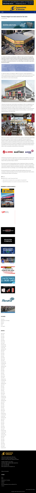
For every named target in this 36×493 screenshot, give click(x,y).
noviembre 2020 (3, 432)
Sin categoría (3, 326)
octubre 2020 (3, 433)
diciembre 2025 (3, 344)
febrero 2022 (3, 410)
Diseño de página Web (29, 489)
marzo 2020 (3, 443)
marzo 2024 (3, 374)
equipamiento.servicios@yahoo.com (9, 466)
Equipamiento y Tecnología (5, 320)
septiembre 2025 (3, 349)
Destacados (2, 319)
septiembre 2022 (3, 400)
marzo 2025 (3, 357)
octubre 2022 (3, 399)
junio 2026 (2, 336)
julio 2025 (2, 351)
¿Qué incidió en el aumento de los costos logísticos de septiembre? (14, 180)
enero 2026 (2, 343)
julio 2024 (2, 369)
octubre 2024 (3, 364)
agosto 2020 (3, 436)
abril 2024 (2, 373)
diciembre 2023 (3, 379)
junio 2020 (2, 439)
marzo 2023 (3, 391)
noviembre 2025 (3, 346)
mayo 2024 (2, 371)
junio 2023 (2, 387)
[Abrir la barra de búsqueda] (35, 12)
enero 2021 (2, 429)
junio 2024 (2, 370)
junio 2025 (2, 353)
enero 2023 (2, 394)
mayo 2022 (2, 406)
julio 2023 (2, 386)
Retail (4, 176)
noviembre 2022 (3, 397)
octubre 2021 (3, 416)
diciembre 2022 (3, 396)
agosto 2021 (3, 419)
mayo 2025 (2, 354)
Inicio (2, 477)
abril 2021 (2, 424)
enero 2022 (2, 412)
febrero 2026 (3, 341)
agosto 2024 (3, 367)
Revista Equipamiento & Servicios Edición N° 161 (9, 484)
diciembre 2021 (3, 413)
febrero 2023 (3, 393)
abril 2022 (2, 407)
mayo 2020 (2, 440)
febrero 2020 (3, 444)
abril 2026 (2, 339)
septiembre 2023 (3, 383)
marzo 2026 (3, 340)
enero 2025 (2, 360)
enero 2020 (2, 446)
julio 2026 (2, 334)
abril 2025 (2, 356)
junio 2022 (2, 404)
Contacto (2, 485)
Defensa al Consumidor (5, 471)
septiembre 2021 (3, 417)
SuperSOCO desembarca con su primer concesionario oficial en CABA (15, 181)
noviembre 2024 (3, 363)
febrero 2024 (3, 376)
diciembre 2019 (3, 447)
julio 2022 (2, 403)
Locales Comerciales (11, 178)
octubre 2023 (3, 382)
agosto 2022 (3, 402)
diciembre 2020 (3, 430)
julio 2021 (2, 420)
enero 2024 (2, 377)
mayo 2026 (2, 337)
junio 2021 (2, 422)
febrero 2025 (3, 359)
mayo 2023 (2, 389)
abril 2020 (2, 442)
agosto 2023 (3, 384)
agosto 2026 (3, 333)
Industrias (2, 322)
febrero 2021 (3, 427)
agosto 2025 (3, 350)
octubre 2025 (3, 347)
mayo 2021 (2, 423)
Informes (2, 323)
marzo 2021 (2, 426)
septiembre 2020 (3, 434)
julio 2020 (2, 437)
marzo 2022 (3, 409)
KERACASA (5, 178)
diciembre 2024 (3, 361)
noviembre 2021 (3, 414)
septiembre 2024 (3, 366)
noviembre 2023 (3, 380)
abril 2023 (2, 390)
